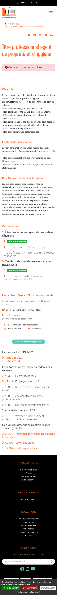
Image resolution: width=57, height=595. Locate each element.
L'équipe (28, 473)
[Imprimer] (51, 35)
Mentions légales (28, 499)
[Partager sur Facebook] (29, 35)
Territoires (28, 529)
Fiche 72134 (12, 361)
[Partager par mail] (46, 35)
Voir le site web (14, 328)
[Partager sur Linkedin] (34, 35)
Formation (14, 24)
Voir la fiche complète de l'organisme (23, 324)
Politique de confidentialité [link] (28, 592)
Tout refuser (31, 588)
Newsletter (26, 3)
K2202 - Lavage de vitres (20, 442)
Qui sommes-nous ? (28, 470)
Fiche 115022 (13, 357)
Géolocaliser (36, 328)
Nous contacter (28, 476)
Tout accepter (12, 588)
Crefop (28, 535)
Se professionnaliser (28, 532)
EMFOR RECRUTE (28, 480)
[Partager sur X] (40, 35)
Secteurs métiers (28, 525)
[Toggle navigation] (51, 12)
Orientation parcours (28, 519)
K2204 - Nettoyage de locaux (22, 448)
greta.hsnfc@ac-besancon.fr (19, 318)
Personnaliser (48, 588)
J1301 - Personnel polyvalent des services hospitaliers (28, 435)
